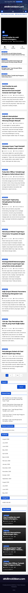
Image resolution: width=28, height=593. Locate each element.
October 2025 (6, 475)
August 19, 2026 (7, 298)
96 (17, 375)
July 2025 (5, 485)
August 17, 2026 (7, 328)
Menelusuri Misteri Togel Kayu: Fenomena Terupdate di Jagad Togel (13, 234)
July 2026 (5, 442)
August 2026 (5, 439)
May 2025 (5, 493)
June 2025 (5, 489)
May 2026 (5, 450)
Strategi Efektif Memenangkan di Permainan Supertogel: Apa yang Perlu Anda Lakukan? (13, 264)
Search (4, 382)
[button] (23, 11)
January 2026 (6, 464)
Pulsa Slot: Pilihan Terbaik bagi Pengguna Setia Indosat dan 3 (13, 565)
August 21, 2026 (7, 238)
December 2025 (6, 468)
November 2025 (6, 471)
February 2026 (6, 460)
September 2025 (6, 478)
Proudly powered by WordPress (9, 584)
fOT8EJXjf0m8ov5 (19, 41)
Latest (4, 48)
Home (14, 590)
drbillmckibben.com (14, 6)
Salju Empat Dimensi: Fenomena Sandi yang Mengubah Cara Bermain (14, 294)
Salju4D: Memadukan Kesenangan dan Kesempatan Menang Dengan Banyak (12, 61)
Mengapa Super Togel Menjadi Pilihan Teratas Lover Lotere (12, 69)
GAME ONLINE (5, 35)
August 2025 (5, 482)
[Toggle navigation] (13, 12)
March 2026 (5, 457)
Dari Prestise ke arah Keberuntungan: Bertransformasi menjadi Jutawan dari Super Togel (14, 55)
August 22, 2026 (8, 41)
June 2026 (5, 446)
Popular (13, 48)
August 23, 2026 (7, 95)
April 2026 (5, 453)
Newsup (22, 584)
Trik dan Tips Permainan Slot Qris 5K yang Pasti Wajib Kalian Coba (13, 324)
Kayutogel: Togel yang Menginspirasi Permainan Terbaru (11, 202)
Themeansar (14, 586)
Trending (22, 48)
